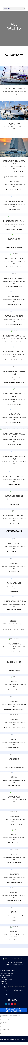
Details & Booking (14, 84)
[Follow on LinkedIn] (6, 1004)
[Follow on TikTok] (12, 1004)
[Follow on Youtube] (15, 1004)
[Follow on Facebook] (9, 1004)
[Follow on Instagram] (3, 1004)
